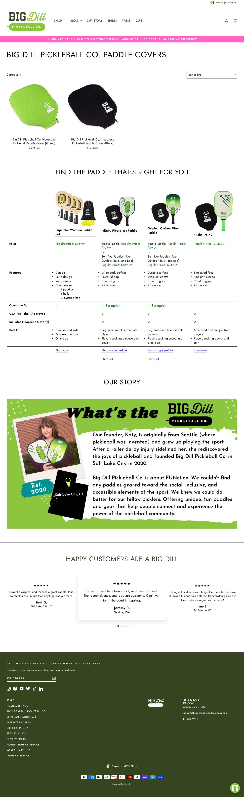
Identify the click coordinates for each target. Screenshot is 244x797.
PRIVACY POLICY (16, 739)
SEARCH (11, 700)
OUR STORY (94, 20)
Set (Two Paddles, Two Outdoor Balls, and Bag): (118, 261)
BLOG (74, 20)
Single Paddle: (121, 246)
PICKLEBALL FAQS (17, 706)
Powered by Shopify (122, 784)
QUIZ (139, 20)
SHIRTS (112, 20)
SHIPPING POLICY (17, 728)
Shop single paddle (114, 350)
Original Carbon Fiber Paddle (163, 230)
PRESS (126, 20)
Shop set (107, 359)
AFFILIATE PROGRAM (19, 722)
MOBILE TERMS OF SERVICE (23, 744)
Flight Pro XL (203, 235)
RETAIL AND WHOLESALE (22, 717)
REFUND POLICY (16, 733)
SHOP (58, 20)
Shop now (62, 350)
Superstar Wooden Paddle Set (73, 232)
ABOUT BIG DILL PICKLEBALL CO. (26, 711)
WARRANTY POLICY (18, 750)
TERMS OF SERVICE (18, 755)
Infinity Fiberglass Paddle (120, 231)
